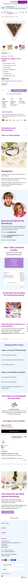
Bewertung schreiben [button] (14, 431)
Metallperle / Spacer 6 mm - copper (12, 16)
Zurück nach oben (14, 518)
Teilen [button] (22, 458)
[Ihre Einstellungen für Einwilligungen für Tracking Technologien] (2, 576)
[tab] (16, 437)
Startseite (3, 16)
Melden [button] (19, 458)
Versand (7, 81)
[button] (25, 12)
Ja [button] (16, 458)
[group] (14, 425)
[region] (14, 277)
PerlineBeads (4, 56)
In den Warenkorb (18, 90)
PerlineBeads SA (7, 573)
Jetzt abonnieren (7, 512)
